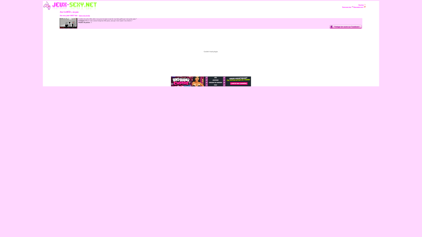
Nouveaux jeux (346, 7)
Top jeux (361, 5)
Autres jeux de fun (84, 15)
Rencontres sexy (359, 7)
